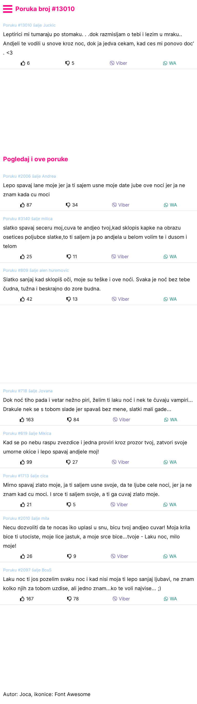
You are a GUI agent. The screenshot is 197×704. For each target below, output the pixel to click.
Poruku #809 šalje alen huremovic (36, 270)
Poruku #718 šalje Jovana (28, 390)
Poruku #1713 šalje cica (25, 475)
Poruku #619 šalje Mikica (27, 433)
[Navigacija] (7, 8)
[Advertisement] (98, 108)
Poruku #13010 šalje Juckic (29, 25)
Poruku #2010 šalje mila (26, 518)
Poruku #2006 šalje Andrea (29, 176)
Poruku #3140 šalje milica (28, 218)
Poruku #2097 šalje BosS (27, 569)
